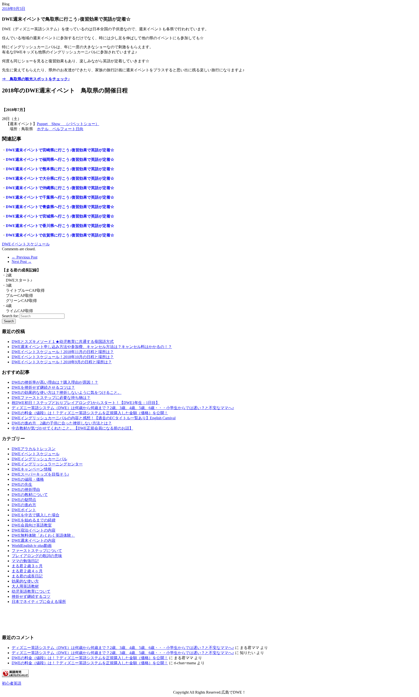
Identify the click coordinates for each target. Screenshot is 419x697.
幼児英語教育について (31, 591)
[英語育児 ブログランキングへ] (15, 676)
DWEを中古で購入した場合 (35, 515)
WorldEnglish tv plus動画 (32, 545)
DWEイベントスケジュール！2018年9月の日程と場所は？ (62, 362)
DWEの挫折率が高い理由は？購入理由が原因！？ (55, 382)
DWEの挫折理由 (26, 489)
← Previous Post (24, 257)
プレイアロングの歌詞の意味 (37, 556)
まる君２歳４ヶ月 (27, 571)
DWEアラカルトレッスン (34, 449)
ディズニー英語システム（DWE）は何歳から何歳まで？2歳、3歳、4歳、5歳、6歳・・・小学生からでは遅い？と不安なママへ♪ (123, 408)
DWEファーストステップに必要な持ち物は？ (51, 398)
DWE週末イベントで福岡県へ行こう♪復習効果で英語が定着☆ (60, 159)
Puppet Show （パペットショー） (68, 124)
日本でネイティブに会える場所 (39, 602)
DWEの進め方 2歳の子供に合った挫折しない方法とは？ (62, 423)
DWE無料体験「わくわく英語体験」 (43, 535)
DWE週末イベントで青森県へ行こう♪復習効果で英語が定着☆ (60, 207)
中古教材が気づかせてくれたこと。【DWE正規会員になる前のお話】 (72, 428)
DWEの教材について (30, 495)
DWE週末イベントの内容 (34, 540)
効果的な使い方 (25, 581)
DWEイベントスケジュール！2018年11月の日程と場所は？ (63, 352)
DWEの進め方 (24, 505)
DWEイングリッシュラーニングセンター (47, 464)
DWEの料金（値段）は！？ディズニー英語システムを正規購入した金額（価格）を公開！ (90, 413)
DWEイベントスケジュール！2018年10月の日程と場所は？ (63, 357)
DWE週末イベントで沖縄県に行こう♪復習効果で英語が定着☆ (60, 188)
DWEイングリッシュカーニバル (39, 459)
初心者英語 (11, 683)
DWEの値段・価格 (28, 479)
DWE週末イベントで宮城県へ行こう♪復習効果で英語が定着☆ (60, 216)
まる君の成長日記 (27, 576)
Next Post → (22, 261)
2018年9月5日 (13, 9)
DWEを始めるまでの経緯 (34, 520)
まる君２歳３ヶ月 (27, 566)
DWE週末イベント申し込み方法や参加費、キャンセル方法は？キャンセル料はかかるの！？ (92, 347)
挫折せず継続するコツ (31, 596)
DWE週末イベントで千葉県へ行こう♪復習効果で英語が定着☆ (60, 197)
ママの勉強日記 (25, 561)
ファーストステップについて (37, 551)
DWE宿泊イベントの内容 (34, 530)
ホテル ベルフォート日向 (60, 129)
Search (9, 321)
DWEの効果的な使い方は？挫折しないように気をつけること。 (66, 392)
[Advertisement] (26, 619)
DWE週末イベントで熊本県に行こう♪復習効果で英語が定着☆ (60, 169)
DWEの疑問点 (24, 500)
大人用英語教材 (25, 586)
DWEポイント (24, 510)
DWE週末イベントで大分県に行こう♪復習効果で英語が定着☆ (60, 178)
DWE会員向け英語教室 (32, 525)
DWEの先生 (22, 484)
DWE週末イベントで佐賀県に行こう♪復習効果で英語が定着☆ (60, 235)
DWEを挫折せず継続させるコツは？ (43, 387)
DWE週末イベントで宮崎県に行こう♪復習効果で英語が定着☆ (60, 150)
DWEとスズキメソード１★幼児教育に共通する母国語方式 (63, 342)
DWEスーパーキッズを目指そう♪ (40, 474)
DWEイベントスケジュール (26, 244)
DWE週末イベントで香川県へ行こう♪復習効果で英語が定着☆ (60, 226)
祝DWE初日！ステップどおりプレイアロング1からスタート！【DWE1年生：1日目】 (86, 403)
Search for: (10, 316)
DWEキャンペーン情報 (32, 469)
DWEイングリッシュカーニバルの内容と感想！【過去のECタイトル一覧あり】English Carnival (94, 418)
